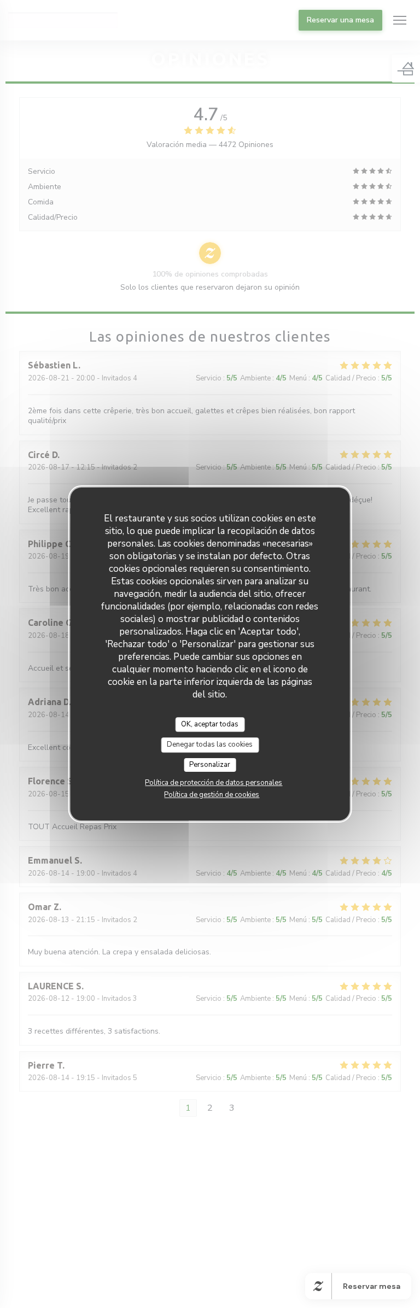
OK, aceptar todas (209, 724)
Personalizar (209, 765)
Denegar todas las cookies (210, 744)
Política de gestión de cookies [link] (211, 795)
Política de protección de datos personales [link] (213, 783)
